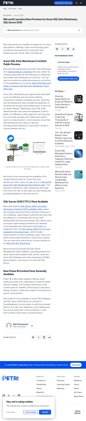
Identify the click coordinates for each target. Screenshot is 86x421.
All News (59, 91)
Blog (5, 8)
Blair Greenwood (22, 30)
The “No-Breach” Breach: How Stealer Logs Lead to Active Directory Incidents (64, 138)
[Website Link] (79, 30)
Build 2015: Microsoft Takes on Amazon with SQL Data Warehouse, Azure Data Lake (27, 86)
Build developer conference (20, 72)
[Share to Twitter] (38, 337)
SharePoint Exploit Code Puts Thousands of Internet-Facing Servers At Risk (64, 120)
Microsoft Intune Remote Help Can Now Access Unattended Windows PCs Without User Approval (63, 179)
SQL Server (12, 8)
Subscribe (76, 365)
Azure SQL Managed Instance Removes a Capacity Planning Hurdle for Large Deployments (64, 157)
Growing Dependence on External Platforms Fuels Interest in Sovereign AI (63, 101)
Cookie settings (77, 412)
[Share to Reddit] (49, 337)
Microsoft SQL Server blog (18, 243)
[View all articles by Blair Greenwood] (9, 325)
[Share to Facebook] (33, 337)
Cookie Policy (10, 412)
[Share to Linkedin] (44, 337)
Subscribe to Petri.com (63, 3)
